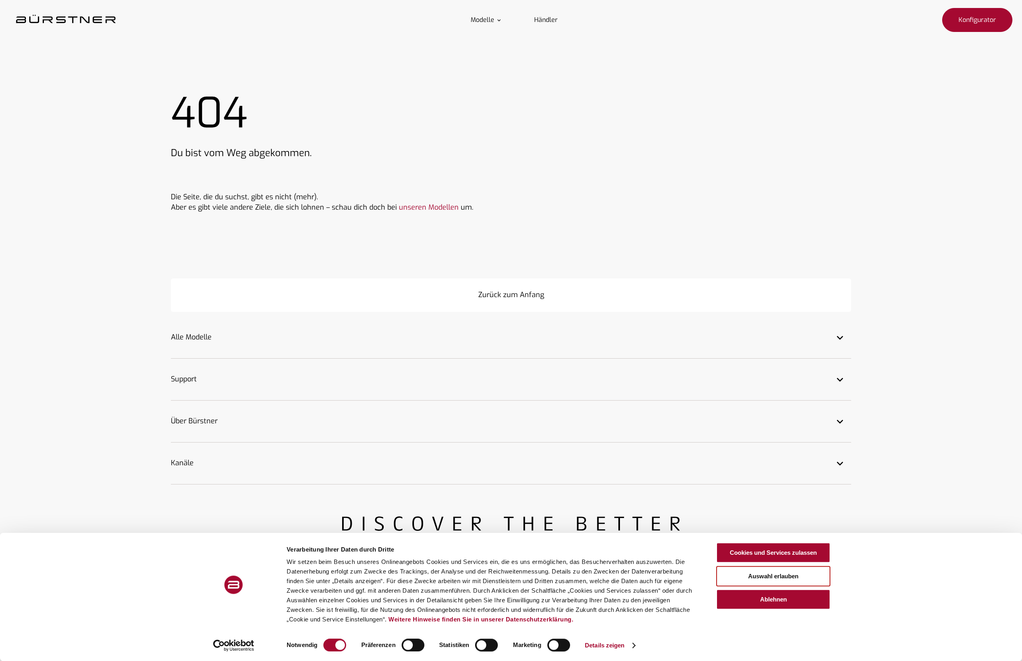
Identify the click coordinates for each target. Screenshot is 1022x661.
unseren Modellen (429, 207)
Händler (546, 20)
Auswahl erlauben (773, 576)
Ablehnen (773, 599)
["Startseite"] (66, 20)
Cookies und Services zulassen (773, 552)
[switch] (413, 645)
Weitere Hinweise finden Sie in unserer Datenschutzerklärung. (480, 619)
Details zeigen (604, 645)
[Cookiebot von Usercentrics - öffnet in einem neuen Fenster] (234, 645)
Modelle (482, 20)
